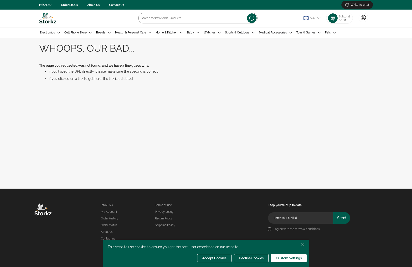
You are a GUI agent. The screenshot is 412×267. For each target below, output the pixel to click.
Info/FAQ (45, 5)
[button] (311, 18)
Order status (109, 225)
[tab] (206, 32)
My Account (109, 211)
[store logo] (48, 18)
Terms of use (163, 205)
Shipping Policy (165, 225)
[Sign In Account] (363, 22)
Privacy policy (164, 211)
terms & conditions (307, 229)
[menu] (206, 32)
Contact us (108, 238)
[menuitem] (50, 32)
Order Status (69, 5)
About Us (93, 5)
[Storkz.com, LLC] (49, 210)
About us (107, 232)
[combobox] (198, 18)
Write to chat (359, 4)
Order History (109, 218)
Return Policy (164, 218)
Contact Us (116, 5)
